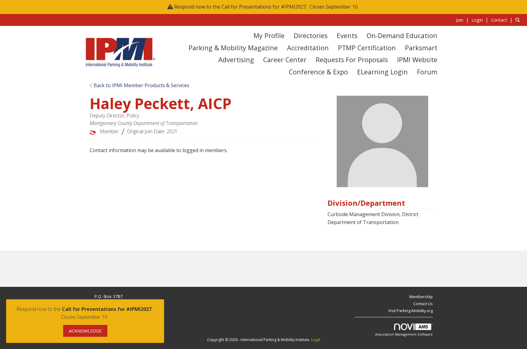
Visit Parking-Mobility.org (410, 310)
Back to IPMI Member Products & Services (140, 85)
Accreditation (308, 47)
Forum (427, 71)
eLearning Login (382, 71)
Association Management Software (404, 334)
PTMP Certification (367, 47)
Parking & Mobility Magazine (233, 47)
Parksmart (421, 47)
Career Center (285, 59)
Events (347, 35)
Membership (421, 296)
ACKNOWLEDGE (85, 331)
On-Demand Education (402, 35)
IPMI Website (417, 59)
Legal (315, 339)
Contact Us (423, 303)
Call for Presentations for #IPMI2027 (263, 6)
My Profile (269, 35)
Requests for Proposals (352, 59)
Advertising (236, 59)
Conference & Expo (318, 71)
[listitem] (463, 19)
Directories (311, 35)
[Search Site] (518, 19)
